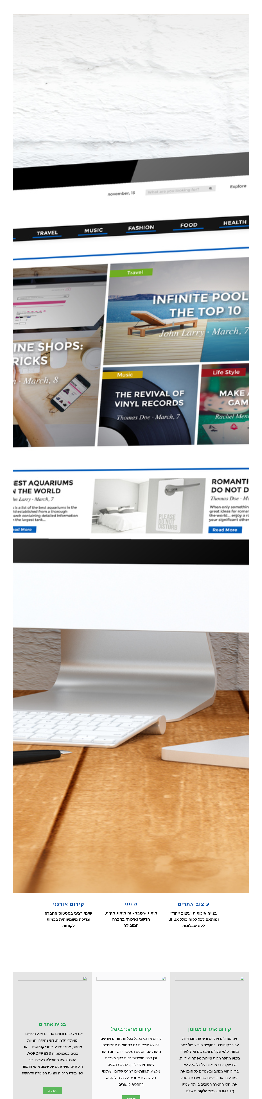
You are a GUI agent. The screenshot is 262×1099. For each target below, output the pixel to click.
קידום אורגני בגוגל (147, 1038)
